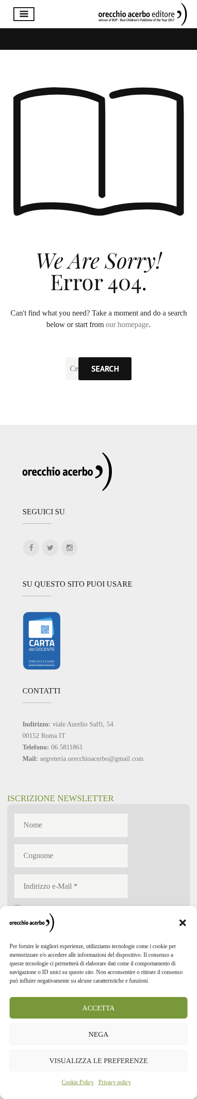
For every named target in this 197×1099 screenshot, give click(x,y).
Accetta (98, 1008)
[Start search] (104, 368)
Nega (98, 1034)
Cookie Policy (78, 1082)
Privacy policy (114, 1082)
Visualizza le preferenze (98, 1061)
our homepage (127, 324)
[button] (182, 923)
